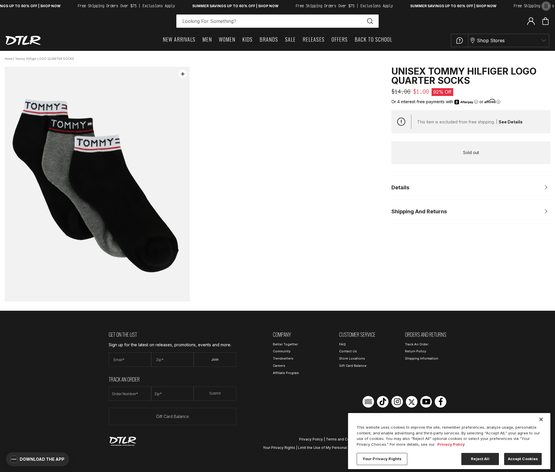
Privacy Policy (311, 439)
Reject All (480, 458)
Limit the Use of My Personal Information (332, 447)
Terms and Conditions (344, 439)
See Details (511, 121)
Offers (340, 39)
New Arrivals (179, 39)
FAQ (342, 344)
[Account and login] (531, 21)
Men (207, 39)
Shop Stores (491, 40)
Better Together (285, 344)
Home (8, 58)
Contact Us (348, 351)
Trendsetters (283, 358)
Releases (314, 39)
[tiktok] (382, 402)
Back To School (373, 39)
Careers (279, 366)
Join (215, 359)
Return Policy (415, 351)
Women (227, 39)
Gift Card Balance (172, 416)
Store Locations (352, 358)
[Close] (541, 419)
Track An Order (416, 344)
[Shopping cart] (545, 21)
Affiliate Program (286, 373)
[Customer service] (459, 40)
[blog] (368, 402)
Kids (247, 39)
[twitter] (411, 402)
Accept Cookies (523, 458)
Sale (290, 39)
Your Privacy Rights (279, 447)
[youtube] (426, 402)
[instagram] (397, 402)
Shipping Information (421, 358)
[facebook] (440, 402)
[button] (37, 459)
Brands (269, 39)
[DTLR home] (23, 40)
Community (282, 351)
